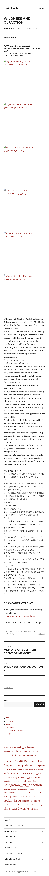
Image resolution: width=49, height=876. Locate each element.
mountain (8, 781)
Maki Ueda (11, 8)
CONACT (10, 728)
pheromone (33, 634)
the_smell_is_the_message (31, 805)
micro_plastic (37, 774)
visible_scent (29, 808)
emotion (18, 634)
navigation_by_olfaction (23, 785)
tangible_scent (31, 800)
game (7, 769)
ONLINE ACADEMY (14, 731)
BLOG (8, 734)
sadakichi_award (34, 793)
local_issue (16, 773)
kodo (7, 773)
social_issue (12, 801)
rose (24, 793)
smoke (34, 797)
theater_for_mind (11, 805)
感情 (39, 634)
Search (7, 700)
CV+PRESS (10, 721)
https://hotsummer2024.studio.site (20, 616)
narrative (32, 781)
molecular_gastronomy (29, 777)
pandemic (14, 789)
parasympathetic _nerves (26, 789)
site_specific (10, 796)
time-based (11, 808)
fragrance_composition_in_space (24, 765)
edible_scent (18, 755)
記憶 (43, 634)
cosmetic (6, 756)
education (31, 756)
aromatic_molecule (23, 747)
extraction (21, 760)
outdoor (7, 790)
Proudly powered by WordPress (24, 872)
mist (5, 778)
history (13, 770)
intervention (30, 770)
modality (12, 777)
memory (25, 634)
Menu (41, 8)
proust (19, 793)
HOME (7, 820)
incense (20, 770)
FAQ (8, 724)
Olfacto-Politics (10, 864)
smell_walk (24, 796)
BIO (7, 718)
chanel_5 (37, 752)
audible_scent (9, 752)
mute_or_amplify (20, 781)
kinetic (39, 770)
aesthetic (7, 748)
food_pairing (36, 761)
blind (19, 751)
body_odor (27, 752)
